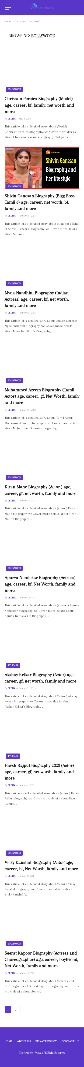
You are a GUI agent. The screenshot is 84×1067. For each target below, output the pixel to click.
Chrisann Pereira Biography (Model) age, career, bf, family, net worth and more (39, 105)
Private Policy (46, 1041)
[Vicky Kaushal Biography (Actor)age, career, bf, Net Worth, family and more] (42, 834)
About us (24, 1041)
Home (8, 1041)
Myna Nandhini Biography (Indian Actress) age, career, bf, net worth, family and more (37, 299)
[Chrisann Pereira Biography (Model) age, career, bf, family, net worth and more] (42, 71)
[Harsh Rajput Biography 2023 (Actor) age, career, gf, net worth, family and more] (42, 737)
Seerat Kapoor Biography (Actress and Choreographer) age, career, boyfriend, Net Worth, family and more (41, 959)
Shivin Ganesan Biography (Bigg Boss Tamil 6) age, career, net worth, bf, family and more (40, 202)
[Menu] (8, 7)
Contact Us (70, 1041)
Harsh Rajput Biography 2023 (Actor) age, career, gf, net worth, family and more (39, 772)
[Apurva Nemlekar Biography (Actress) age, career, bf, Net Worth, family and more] (42, 550)
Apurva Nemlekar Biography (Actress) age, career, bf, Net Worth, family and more (40, 584)
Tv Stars (13, 665)
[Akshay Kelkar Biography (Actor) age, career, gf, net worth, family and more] (42, 647)
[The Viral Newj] (42, 7)
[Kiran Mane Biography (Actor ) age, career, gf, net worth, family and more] (42, 459)
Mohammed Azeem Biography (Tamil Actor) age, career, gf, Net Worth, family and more (42, 396)
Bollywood (14, 89)
